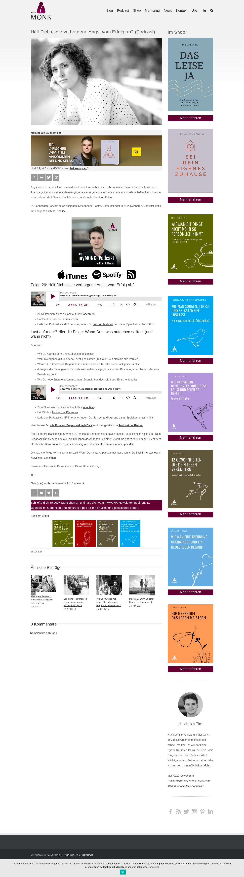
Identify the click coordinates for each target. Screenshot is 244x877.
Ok (122, 872)
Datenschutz (87, 855)
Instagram (82, 444)
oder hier (88, 314)
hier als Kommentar (106, 444)
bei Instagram (78, 168)
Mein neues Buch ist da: (46, 132)
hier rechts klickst (103, 324)
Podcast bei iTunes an (65, 319)
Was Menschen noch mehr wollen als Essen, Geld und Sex (42, 599)
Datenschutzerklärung (147, 867)
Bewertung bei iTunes (58, 444)
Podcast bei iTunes (131, 425)
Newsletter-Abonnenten (190, 786)
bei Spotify (58, 211)
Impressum (70, 855)
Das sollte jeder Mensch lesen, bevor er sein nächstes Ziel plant (75, 602)
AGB (78, 855)
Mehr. (207, 765)
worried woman (51, 483)
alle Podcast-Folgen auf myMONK (71, 425)
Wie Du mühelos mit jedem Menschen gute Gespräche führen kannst (108, 602)
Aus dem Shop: (40, 515)
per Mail (129, 444)
